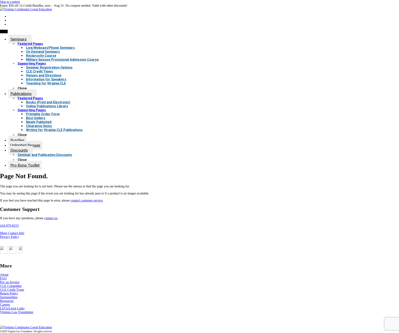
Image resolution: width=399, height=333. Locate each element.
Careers (5, 304)
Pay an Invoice (10, 282)
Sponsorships (8, 297)
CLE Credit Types (12, 289)
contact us (50, 218)
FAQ (3, 278)
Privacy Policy (9, 237)
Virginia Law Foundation (16, 312)
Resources (7, 301)
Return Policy (9, 293)
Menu (4, 31)
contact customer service (87, 200)
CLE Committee (11, 286)
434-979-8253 (9, 225)
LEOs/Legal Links (12, 308)
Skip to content (10, 2)
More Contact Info (12, 233)
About (4, 274)
